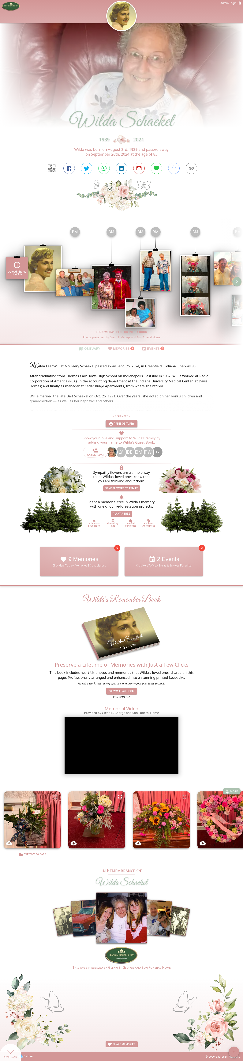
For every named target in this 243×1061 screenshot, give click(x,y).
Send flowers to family (121, 488)
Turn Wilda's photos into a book (121, 332)
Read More (121, 416)
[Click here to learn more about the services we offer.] (121, 955)
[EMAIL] (139, 168)
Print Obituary (123, 423)
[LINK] (191, 168)
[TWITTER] (86, 168)
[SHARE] (174, 168)
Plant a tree (121, 513)
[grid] (121, 284)
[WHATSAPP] (104, 168)
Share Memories (123, 1044)
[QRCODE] (51, 168)
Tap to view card (35, 854)
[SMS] (156, 168)
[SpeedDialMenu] (234, 1052)
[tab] (89, 348)
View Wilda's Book (121, 691)
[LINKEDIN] (121, 168)
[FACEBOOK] (69, 168)
